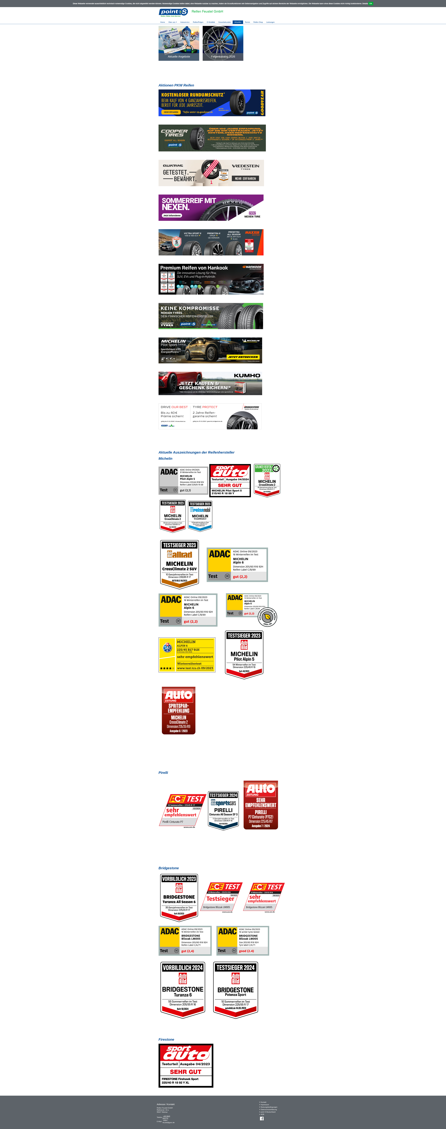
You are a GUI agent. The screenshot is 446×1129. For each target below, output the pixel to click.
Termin (247, 22)
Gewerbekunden (224, 22)
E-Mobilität (211, 22)
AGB (262, 1114)
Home (162, 22)
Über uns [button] (172, 22)
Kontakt (263, 1102)
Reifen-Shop (258, 22)
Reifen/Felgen (198, 22)
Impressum (265, 1105)
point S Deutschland (268, 1112)
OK (370, 4)
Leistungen (270, 22)
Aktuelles (237, 22)
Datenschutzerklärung (269, 1109)
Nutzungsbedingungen (269, 1107)
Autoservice (184, 22)
